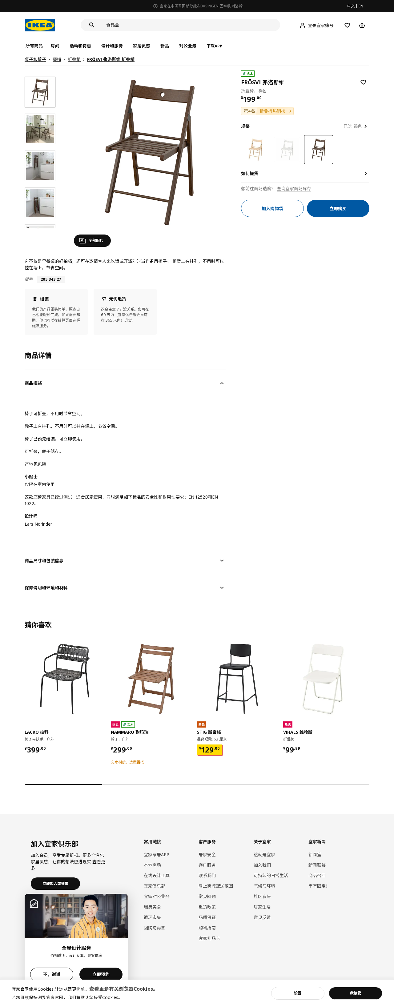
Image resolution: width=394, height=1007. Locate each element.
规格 (245, 126)
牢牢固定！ (319, 886)
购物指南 (207, 928)
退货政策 (207, 907)
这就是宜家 (264, 854)
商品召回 (317, 875)
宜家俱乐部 (154, 886)
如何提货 (249, 173)
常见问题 (207, 896)
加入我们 (262, 865)
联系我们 (207, 875)
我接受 (355, 993)
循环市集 (152, 917)
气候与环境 (264, 886)
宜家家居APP (156, 854)
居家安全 (207, 854)
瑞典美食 (152, 907)
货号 (29, 279)
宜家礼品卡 (209, 938)
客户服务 (207, 865)
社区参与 (262, 896)
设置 (297, 993)
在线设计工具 (157, 875)
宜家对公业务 (157, 896)
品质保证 (207, 917)
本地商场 (152, 865)
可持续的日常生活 (271, 875)
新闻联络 (317, 865)
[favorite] (363, 82)
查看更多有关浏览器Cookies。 (123, 988)
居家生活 (262, 907)
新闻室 (314, 854)
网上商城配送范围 (216, 886)
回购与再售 (154, 928)
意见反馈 (262, 917)
